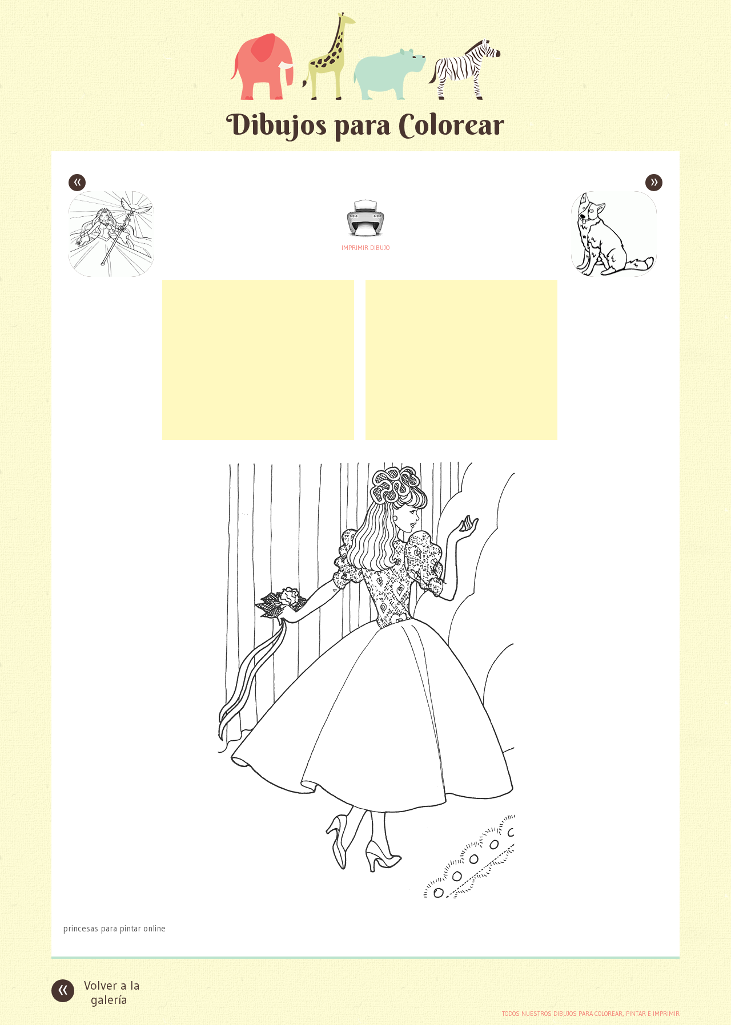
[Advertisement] (258, 360)
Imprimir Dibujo (365, 248)
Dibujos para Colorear (365, 124)
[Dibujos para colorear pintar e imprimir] (365, 55)
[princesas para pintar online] (365, 906)
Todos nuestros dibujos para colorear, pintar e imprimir (591, 1014)
